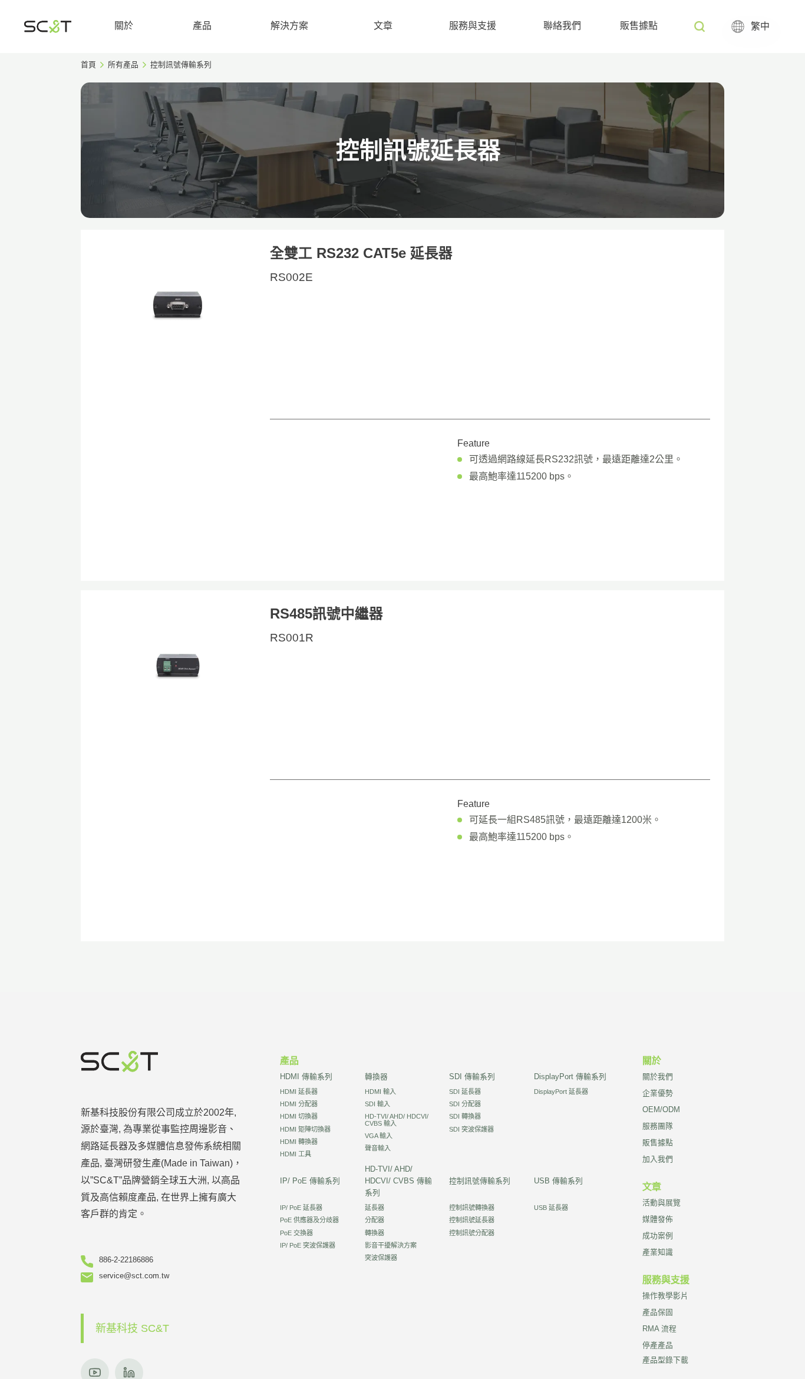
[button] (124, 26)
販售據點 (639, 26)
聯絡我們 (562, 26)
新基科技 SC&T (132, 1328)
